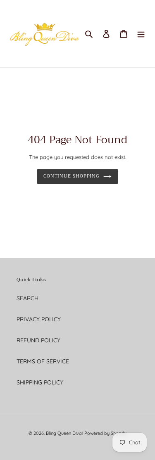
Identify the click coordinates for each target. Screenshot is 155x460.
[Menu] (141, 33)
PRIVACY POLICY (39, 319)
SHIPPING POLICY (40, 382)
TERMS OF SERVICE (43, 361)
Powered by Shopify (105, 433)
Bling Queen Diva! (64, 433)
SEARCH (27, 298)
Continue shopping (71, 176)
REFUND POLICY (38, 340)
